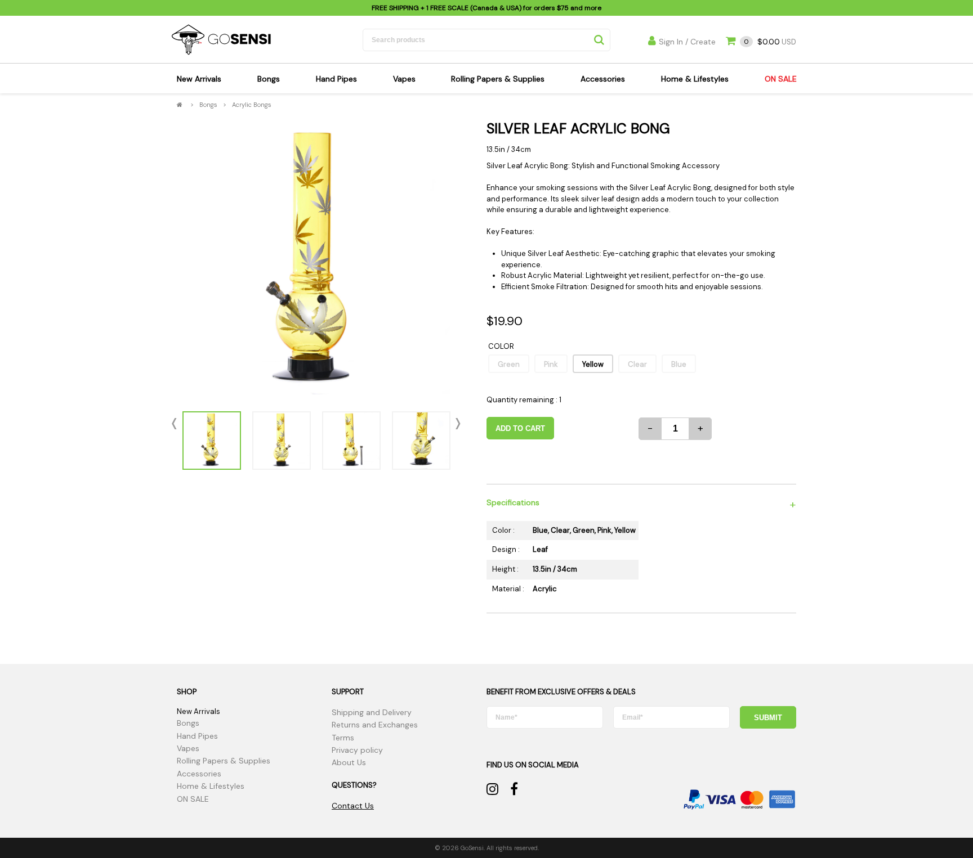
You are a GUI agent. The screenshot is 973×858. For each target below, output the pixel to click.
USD (770, 42)
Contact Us (353, 806)
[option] (316, 260)
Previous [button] (176, 424)
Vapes (404, 79)
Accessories (603, 79)
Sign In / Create (687, 42)
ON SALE (781, 79)
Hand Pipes (336, 79)
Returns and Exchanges (375, 725)
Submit (768, 717)
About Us (349, 762)
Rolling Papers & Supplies (497, 79)
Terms (343, 738)
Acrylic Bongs (251, 105)
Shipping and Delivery (372, 712)
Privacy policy (357, 750)
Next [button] (455, 424)
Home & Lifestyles (695, 79)
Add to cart (520, 428)
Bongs (268, 79)
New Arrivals (199, 79)
